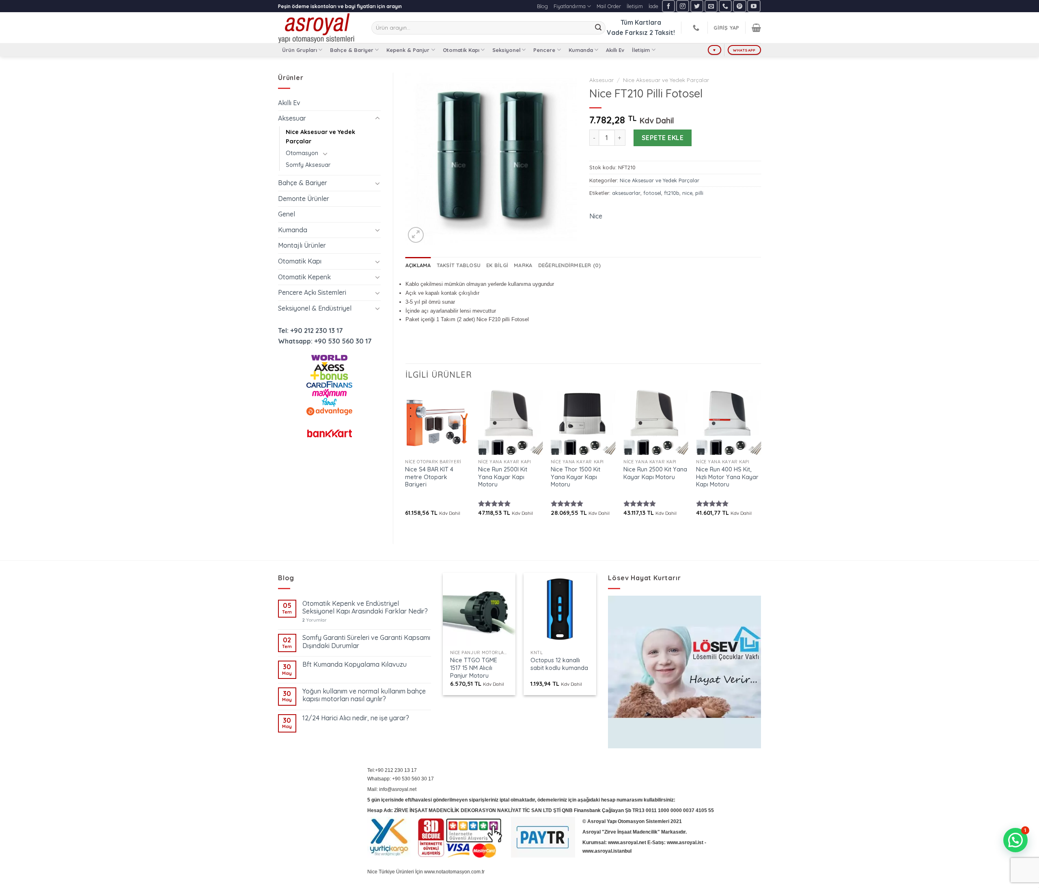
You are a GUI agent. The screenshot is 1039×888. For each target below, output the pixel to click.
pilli (699, 193)
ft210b (671, 193)
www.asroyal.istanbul (607, 851)
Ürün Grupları (299, 50)
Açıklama (418, 265)
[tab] (418, 265)
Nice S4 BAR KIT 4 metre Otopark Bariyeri (429, 477)
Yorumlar (314, 620)
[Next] (760, 460)
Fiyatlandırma (570, 6)
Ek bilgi (497, 265)
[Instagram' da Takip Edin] (682, 6)
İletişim (635, 6)
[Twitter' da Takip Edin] (696, 6)
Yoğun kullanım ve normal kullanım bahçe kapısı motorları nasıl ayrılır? (364, 695)
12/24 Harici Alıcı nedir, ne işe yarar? (355, 718)
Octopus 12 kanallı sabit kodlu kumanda (559, 664)
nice (687, 193)
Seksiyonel (506, 50)
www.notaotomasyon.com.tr (454, 872)
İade (653, 6)
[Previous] (406, 460)
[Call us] (725, 6)
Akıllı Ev (615, 50)
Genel (286, 214)
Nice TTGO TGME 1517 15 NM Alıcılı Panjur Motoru (473, 668)
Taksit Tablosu (459, 265)
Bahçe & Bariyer (351, 50)
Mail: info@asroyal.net (391, 789)
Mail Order (609, 6)
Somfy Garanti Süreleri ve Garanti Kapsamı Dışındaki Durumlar (366, 641)
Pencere (544, 50)
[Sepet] (756, 28)
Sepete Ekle (662, 138)
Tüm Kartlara (641, 22)
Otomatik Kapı (461, 50)
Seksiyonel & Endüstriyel (314, 308)
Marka (523, 265)
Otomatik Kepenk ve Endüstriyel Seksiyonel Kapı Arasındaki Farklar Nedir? (365, 607)
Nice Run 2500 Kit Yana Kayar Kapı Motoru (655, 473)
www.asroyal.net (627, 842)
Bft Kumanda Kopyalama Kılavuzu (354, 664)
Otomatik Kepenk (304, 277)
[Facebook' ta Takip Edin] (668, 6)
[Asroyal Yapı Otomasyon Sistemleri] (318, 27)
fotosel (652, 193)
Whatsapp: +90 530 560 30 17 (325, 341)
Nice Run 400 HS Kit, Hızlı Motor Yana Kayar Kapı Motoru (727, 477)
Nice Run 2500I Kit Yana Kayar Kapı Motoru (502, 477)
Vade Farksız (627, 32)
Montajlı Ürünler (302, 245)
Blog (542, 6)
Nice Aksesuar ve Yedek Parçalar (320, 136)
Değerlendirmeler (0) (569, 265)
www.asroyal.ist (685, 842)
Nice (595, 216)
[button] (1015, 840)
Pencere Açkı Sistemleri (312, 292)
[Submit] (598, 28)
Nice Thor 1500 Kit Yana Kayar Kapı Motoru (575, 477)
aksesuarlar (626, 193)
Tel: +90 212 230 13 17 (310, 330)
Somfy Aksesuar (308, 165)
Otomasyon (302, 153)
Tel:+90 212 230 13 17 (392, 770)
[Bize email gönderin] (711, 6)
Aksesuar (292, 118)
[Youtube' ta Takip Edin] (753, 6)
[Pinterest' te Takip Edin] (739, 6)
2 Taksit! (662, 32)
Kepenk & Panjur (407, 50)
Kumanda (581, 50)
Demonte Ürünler (303, 198)
